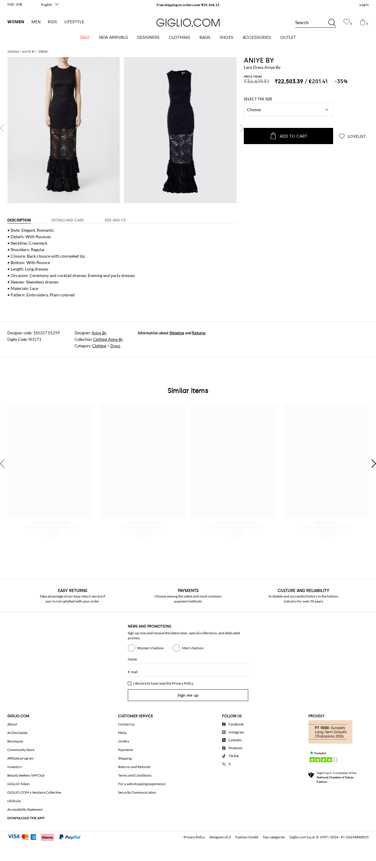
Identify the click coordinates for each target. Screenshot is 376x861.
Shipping (176, 333)
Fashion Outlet (246, 837)
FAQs (122, 732)
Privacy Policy (182, 683)
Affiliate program (20, 758)
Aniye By (99, 333)
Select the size (258, 99)
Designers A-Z (220, 837)
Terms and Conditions (135, 775)
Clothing (99, 345)
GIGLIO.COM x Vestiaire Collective (34, 792)
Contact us (126, 724)
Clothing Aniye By (108, 339)
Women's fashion (150, 648)
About (12, 724)
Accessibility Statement (25, 809)
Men (36, 21)
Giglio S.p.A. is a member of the (336, 777)
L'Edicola (14, 801)
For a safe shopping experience (141, 784)
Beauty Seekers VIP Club (26, 775)
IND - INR (14, 4)
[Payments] (46, 837)
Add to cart (293, 136)
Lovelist (356, 136)
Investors (14, 767)
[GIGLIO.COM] (188, 22)
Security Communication (137, 792)
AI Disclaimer (17, 732)
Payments (125, 749)
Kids (52, 21)
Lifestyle (74, 21)
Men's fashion (193, 648)
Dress (115, 345)
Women (15, 21)
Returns (199, 333)
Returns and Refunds (134, 767)
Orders (123, 741)
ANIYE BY (259, 60)
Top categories (274, 837)
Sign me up (188, 695)
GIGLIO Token (18, 784)
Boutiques (15, 741)
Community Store (20, 749)
